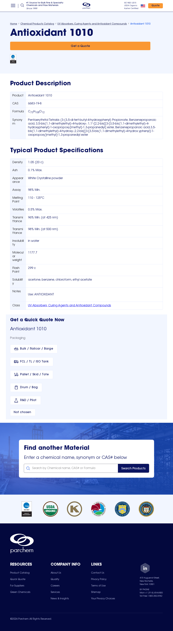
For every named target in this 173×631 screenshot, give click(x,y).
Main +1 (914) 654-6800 (151, 593)
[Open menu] (13, 6)
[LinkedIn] (145, 569)
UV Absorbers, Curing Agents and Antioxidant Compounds (69, 305)
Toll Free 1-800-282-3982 (151, 596)
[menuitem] (20, 572)
